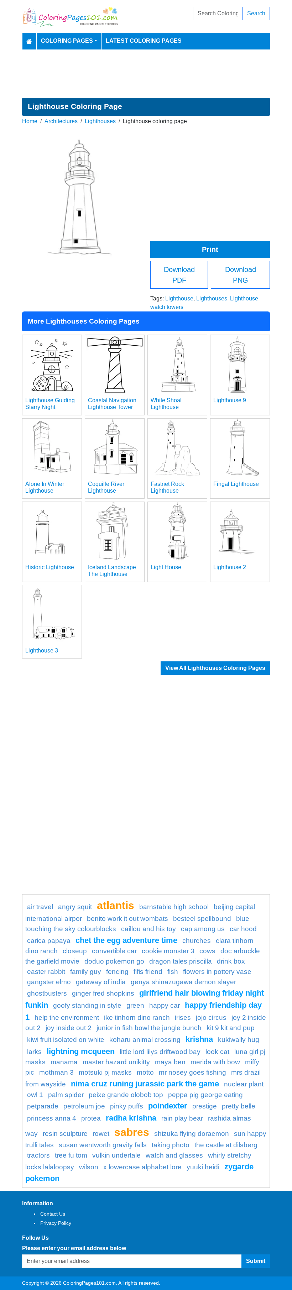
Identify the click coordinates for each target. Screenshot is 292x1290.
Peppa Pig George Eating (205, 1094)
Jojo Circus (211, 1017)
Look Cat (217, 1051)
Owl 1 (35, 1094)
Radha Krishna (131, 1117)
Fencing (117, 971)
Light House (166, 567)
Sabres (131, 1132)
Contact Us (52, 1214)
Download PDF (179, 275)
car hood (243, 929)
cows (207, 951)
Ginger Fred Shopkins (103, 993)
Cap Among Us (203, 929)
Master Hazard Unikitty (116, 1062)
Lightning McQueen (81, 1051)
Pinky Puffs (126, 1106)
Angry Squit (75, 907)
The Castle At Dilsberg (225, 1145)
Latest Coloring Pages (144, 41)
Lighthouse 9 (229, 400)
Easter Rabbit (46, 971)
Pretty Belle (238, 1106)
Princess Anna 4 (51, 1118)
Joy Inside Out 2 (69, 1028)
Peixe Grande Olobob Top (126, 1094)
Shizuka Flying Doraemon (191, 1133)
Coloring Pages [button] (67, 41)
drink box (231, 961)
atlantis (115, 905)
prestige (204, 1106)
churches (196, 940)
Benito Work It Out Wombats (127, 918)
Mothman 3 (56, 1072)
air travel (40, 907)
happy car (164, 1005)
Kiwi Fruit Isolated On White (65, 1039)
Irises (183, 1017)
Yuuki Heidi (203, 1167)
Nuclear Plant (244, 1084)
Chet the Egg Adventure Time (126, 940)
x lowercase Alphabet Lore (142, 1167)
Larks (34, 1051)
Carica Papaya (49, 940)
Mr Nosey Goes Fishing (192, 1072)
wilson (88, 1167)
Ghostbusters (47, 993)
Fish (172, 971)
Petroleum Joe (84, 1106)
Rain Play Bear (182, 1118)
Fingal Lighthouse (236, 484)
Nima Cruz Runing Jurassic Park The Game (145, 1083)
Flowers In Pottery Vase (217, 971)
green (135, 1005)
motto (145, 1072)
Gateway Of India (101, 982)
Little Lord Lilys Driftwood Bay (160, 1051)
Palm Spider (66, 1094)
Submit (255, 1261)
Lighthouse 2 (229, 567)
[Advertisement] (146, 73)
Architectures (61, 121)
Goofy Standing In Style (87, 1005)
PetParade (42, 1106)
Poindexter (167, 1105)
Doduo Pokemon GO (114, 961)
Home (29, 121)
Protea (91, 1118)
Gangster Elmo (49, 982)
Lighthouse (179, 298)
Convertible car (114, 951)
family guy (85, 971)
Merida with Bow (215, 1062)
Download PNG (240, 275)
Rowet (101, 1133)
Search (256, 13)
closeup (75, 951)
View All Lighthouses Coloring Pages (215, 668)
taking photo (170, 1145)
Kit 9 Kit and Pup (231, 1028)
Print (210, 249)
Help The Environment (67, 1017)
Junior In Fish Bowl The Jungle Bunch (149, 1028)
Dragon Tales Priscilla (180, 961)
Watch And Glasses (174, 1155)
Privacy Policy (55, 1223)
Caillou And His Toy (148, 929)
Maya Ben (170, 1062)
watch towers (166, 307)
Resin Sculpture (65, 1133)
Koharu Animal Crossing (145, 1039)
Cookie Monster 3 (168, 951)
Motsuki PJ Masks (105, 1072)
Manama (64, 1062)
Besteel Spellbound (202, 918)
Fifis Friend (148, 971)
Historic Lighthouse (49, 567)
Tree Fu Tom (71, 1155)
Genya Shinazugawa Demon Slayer (183, 982)
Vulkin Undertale (116, 1155)
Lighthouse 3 (41, 650)
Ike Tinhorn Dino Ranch (137, 1017)
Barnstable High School (174, 907)
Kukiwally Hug (238, 1039)
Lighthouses (100, 121)
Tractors (38, 1155)
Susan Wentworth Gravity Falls (103, 1145)
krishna (199, 1039)
